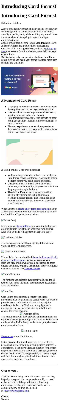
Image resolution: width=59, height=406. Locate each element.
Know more (7, 336)
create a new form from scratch (33, 208)
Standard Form (23, 226)
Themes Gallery (32, 268)
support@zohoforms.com (16, 390)
